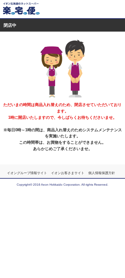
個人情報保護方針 (101, 173)
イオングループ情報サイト (27, 173)
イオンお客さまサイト (67, 173)
